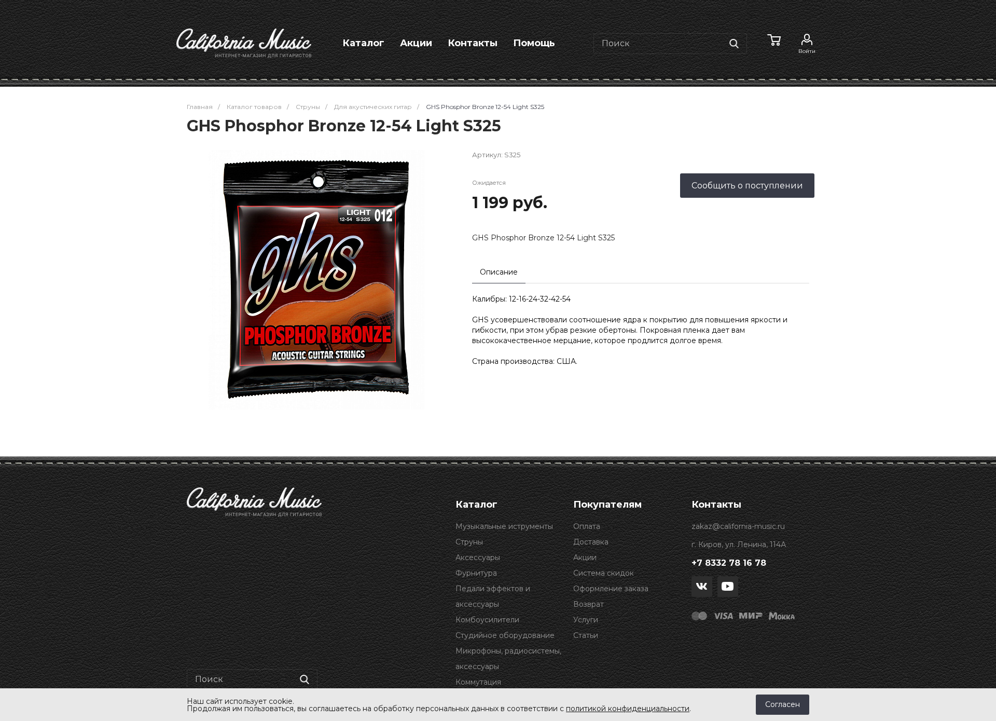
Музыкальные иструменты (504, 526)
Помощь (534, 43)
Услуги (585, 619)
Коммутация (478, 682)
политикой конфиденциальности (627, 708)
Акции (416, 43)
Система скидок (603, 573)
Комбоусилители (487, 619)
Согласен (782, 704)
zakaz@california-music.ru (738, 526)
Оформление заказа (610, 588)
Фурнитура (476, 573)
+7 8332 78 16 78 (728, 563)
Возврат (588, 604)
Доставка (590, 542)
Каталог (363, 43)
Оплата (586, 526)
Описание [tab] (499, 272)
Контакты (472, 43)
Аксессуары (477, 557)
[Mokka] (782, 615)
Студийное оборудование (505, 635)
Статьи (585, 635)
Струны (469, 542)
